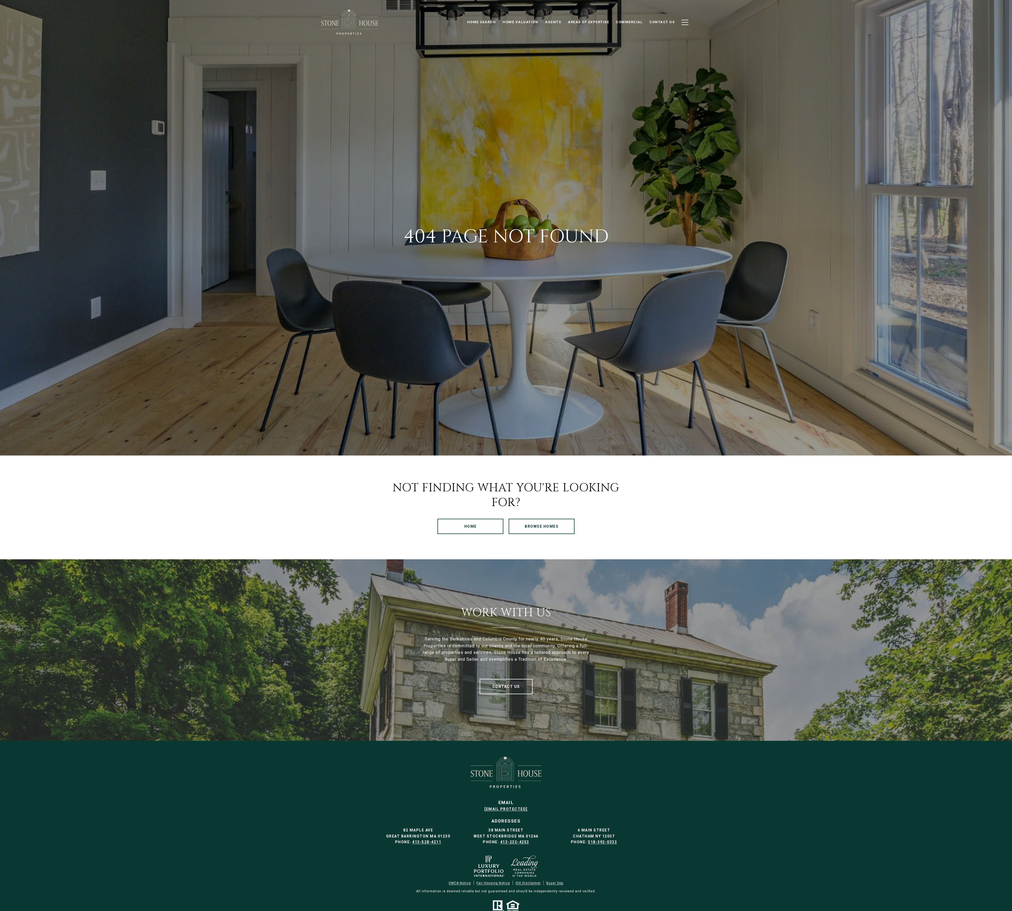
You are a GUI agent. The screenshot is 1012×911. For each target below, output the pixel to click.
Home (470, 526)
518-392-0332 (602, 842)
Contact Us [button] (506, 686)
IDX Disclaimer (528, 883)
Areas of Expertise (588, 22)
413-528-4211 (426, 842)
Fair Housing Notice (493, 883)
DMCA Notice (460, 883)
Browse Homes (541, 526)
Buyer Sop (554, 883)
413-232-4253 (514, 842)
